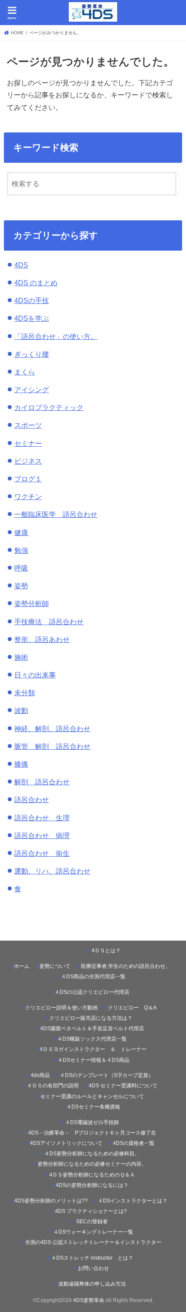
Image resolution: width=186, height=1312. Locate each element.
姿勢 (21, 586)
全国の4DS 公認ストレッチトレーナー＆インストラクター (93, 1242)
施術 (21, 657)
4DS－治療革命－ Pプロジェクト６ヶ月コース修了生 (92, 1132)
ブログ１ (28, 479)
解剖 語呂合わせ (42, 782)
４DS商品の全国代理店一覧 (93, 976)
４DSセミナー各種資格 (93, 1106)
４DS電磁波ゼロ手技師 (92, 1122)
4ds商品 (40, 1075)
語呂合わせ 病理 (42, 835)
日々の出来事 (35, 675)
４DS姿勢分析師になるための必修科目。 (92, 1153)
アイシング (31, 389)
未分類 (24, 692)
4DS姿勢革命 (88, 1300)
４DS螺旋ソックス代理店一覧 (92, 1038)
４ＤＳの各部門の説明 (53, 1085)
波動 (21, 710)
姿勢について (55, 966)
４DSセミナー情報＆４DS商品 (93, 1060)
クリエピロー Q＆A (132, 1007)
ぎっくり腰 (31, 354)
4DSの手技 (31, 300)
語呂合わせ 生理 (42, 818)
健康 (21, 532)
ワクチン (28, 496)
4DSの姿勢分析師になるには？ (92, 1185)
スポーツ (28, 425)
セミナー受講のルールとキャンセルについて (92, 1096)
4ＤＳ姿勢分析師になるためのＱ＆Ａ (92, 1174)
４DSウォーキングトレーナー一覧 (96, 1232)
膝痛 (21, 764)
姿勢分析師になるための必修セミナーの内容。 (92, 1164)
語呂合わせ (31, 799)
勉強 (21, 550)
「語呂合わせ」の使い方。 (55, 336)
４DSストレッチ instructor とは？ (92, 1257)
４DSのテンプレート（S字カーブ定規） (107, 1075)
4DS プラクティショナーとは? (91, 1211)
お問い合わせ (93, 1268)
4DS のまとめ (36, 283)
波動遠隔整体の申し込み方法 (92, 1283)
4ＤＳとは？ (106, 950)
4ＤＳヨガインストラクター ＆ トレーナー (93, 1049)
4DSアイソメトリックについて (66, 1143)
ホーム (21, 966)
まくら (24, 372)
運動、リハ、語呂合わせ (52, 871)
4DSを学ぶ (31, 318)
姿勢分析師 (31, 603)
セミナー (28, 443)
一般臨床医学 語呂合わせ (55, 514)
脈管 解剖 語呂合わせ (52, 746)
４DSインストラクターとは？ (132, 1200)
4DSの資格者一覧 (133, 1143)
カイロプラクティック (48, 407)
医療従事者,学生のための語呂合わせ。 (125, 966)
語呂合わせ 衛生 (42, 853)
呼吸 (21, 568)
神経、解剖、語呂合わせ (52, 728)
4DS (21, 265)
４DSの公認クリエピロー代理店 (92, 992)
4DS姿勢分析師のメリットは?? (51, 1200)
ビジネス (28, 461)
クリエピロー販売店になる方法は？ (90, 1018)
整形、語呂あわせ (42, 639)
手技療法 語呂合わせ (48, 621)
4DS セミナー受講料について (123, 1085)
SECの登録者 (92, 1221)
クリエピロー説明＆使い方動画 (61, 1007)
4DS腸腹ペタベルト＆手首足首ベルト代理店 (92, 1028)
